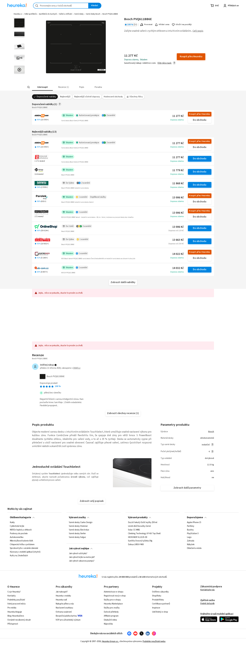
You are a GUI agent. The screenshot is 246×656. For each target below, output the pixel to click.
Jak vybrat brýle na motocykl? (82, 557)
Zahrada (190, 540)
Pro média (11, 607)
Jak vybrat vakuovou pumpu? (81, 561)
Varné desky (79, 14)
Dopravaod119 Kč (176, 230)
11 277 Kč (178, 116)
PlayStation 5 (193, 533)
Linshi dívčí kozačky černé (139, 526)
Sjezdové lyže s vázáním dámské (24, 548)
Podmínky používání (16, 599)
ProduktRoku (158, 599)
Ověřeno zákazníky (160, 591)
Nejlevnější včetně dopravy (87, 96)
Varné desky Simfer (77, 533)
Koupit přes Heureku (199, 114)
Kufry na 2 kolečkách (19, 555)
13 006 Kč (178, 198)
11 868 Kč (178, 183)
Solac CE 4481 (134, 529)
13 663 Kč (178, 240)
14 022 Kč (178, 254)
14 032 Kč (178, 268)
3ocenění (87, 226)
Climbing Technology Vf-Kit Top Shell (144, 533)
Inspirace (156, 607)
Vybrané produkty (138, 517)
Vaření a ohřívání (65, 14)
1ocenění (83, 197)
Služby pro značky (112, 607)
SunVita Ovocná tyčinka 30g (140, 540)
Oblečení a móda (194, 548)
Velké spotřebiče (30, 14)
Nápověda (108, 623)
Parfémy (190, 526)
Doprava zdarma (177, 120)
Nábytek (190, 544)
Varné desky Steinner (78, 526)
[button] (42, 87)
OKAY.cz (76, 368)
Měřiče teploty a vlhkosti (21, 529)
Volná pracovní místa (16, 603)
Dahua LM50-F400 (136, 544)
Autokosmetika (16, 537)
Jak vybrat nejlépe (79, 548)
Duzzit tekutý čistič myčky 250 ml (142, 522)
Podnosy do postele (19, 533)
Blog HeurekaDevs (15, 615)
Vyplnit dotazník (207, 603)
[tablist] (106, 87)
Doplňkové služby (98, 197)
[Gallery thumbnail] (19, 23)
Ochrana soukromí (64, 611)
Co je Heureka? (14, 591)
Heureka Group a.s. (110, 641)
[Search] (28, 87)
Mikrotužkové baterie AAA (21, 540)
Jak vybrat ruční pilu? (78, 553)
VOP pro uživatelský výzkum (68, 619)
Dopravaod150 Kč (176, 243)
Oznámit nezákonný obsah (19, 619)
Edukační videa (110, 619)
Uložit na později (184, 24)
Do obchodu (199, 120)
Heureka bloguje (14, 611)
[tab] (42, 87)
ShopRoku (156, 595)
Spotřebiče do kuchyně (48, 14)
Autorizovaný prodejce (89, 115)
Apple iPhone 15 (194, 522)
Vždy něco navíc (164, 63)
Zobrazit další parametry (187, 488)
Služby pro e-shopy (112, 599)
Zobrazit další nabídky (123, 282)
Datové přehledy (111, 611)
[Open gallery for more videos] (19, 69)
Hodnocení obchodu (113, 96)
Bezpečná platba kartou (66, 615)
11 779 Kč (178, 170)
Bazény (190, 529)
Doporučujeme (195, 517)
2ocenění (110, 115)
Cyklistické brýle (17, 526)
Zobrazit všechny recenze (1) (123, 413)
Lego (189, 537)
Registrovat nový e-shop (115, 595)
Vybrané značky (77, 517)
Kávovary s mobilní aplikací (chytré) (25, 552)
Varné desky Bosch (93, 14)
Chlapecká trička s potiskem (22, 544)
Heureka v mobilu (63, 595)
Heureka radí (61, 599)
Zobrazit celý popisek (92, 501)
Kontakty (11, 595)
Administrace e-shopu (113, 591)
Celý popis (198, 31)
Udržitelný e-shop (160, 611)
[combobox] (61, 6)
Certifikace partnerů (161, 603)
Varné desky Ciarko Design (80, 522)
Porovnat (148, 24)
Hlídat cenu (164, 24)
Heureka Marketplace (113, 603)
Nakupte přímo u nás (65, 603)
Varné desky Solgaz (77, 537)
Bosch (211, 431)
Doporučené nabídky (46, 96)
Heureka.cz (18, 14)
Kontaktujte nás (207, 589)
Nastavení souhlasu (64, 607)
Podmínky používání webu (154, 641)
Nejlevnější (65, 96)
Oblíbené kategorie (20, 517)
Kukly (12, 522)
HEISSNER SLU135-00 (137, 537)
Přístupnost (12, 623)
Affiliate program (111, 615)
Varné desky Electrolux (79, 529)
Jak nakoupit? (62, 591)
